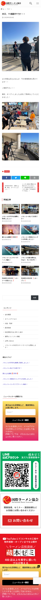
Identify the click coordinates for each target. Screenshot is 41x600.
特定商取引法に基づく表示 (14, 332)
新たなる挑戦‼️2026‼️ (10, 373)
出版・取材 (8, 323)
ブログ (7, 171)
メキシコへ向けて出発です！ (12, 368)
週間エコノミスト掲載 (12, 336)
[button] (30, 3)
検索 (34, 298)
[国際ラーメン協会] (11, 3)
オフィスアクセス (11, 319)
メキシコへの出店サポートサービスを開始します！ (20, 346)
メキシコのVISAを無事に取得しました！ (16, 363)
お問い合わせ (9, 341)
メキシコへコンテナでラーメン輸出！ (15, 384)
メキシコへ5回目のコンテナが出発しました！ (18, 379)
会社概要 (8, 314)
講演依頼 (8, 328)
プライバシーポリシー (26, 594)
